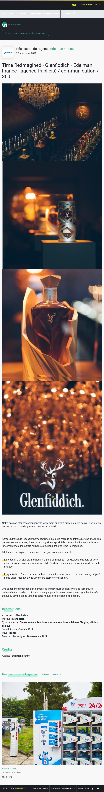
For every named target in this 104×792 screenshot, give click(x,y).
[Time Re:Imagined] (52, 122)
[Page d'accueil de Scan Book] (52, 24)
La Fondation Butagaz (11, 772)
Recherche (74, 13)
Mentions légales (68, 789)
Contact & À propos (40, 789)
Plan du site (55, 789)
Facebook (93, 788)
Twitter (98, 788)
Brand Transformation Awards (45, 13)
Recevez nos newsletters (88, 5)
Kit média (66, 13)
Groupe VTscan (83, 789)
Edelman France (62, 49)
